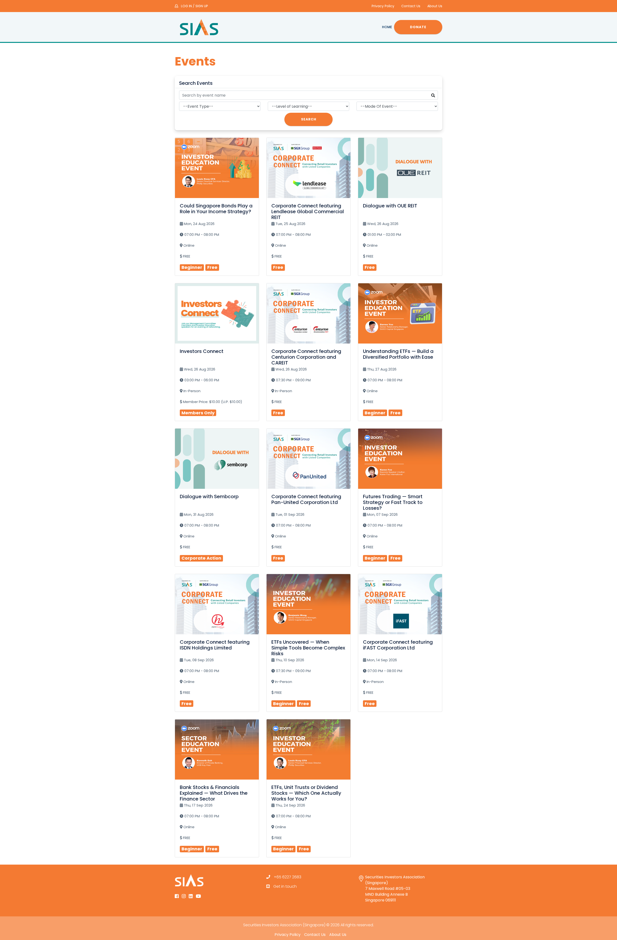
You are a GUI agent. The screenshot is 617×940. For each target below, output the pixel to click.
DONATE (418, 27)
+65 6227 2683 (287, 877)
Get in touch (285, 886)
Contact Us (410, 6)
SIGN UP (201, 6)
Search (308, 119)
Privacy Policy (383, 6)
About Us (434, 6)
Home (387, 27)
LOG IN (186, 6)
